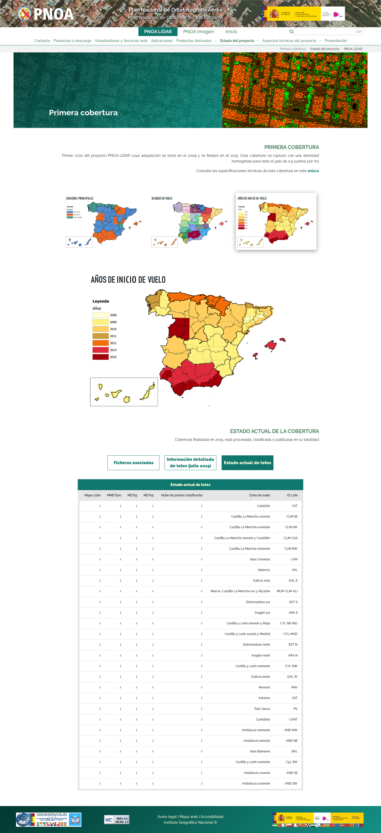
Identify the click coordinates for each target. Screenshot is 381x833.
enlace (313, 171)
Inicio (231, 31)
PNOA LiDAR (158, 31)
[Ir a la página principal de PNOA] (45, 13)
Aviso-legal (167, 817)
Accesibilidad (212, 817)
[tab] (247, 462)
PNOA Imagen (198, 31)
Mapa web (189, 817)
